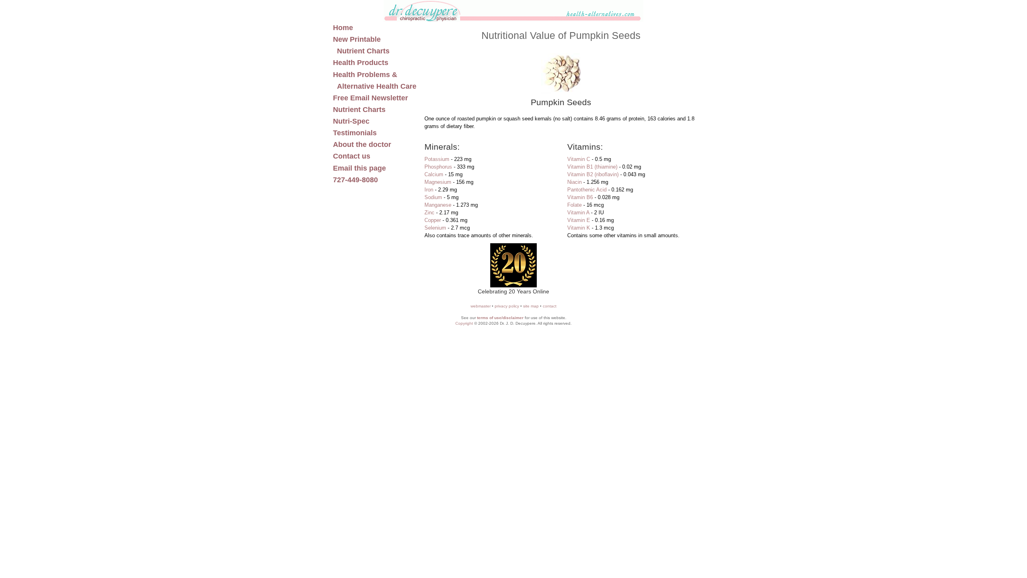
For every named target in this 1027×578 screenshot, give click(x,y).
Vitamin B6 (580, 197)
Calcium (433, 174)
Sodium (433, 197)
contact (549, 306)
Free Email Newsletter (370, 98)
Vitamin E (578, 220)
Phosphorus (438, 167)
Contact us (351, 156)
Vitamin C (578, 159)
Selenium (435, 228)
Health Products (360, 63)
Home (343, 28)
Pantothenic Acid (587, 190)
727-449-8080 (355, 180)
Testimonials (355, 133)
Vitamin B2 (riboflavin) (593, 174)
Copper (432, 220)
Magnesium (437, 182)
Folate (574, 205)
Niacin (574, 182)
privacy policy (507, 306)
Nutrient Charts (359, 110)
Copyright (464, 323)
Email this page (359, 168)
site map (531, 306)
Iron (428, 190)
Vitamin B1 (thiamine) (592, 167)
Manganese (437, 205)
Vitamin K (578, 228)
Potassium (436, 159)
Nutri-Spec (351, 121)
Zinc (429, 213)
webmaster (481, 306)
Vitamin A (578, 213)
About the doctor (362, 144)
